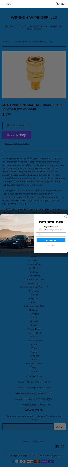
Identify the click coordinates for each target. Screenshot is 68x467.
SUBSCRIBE (51, 240)
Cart (63, 4)
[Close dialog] (66, 216)
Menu (9, 4)
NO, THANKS (51, 245)
